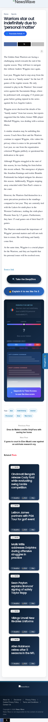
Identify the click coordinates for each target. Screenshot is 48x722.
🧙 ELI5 (24, 498)
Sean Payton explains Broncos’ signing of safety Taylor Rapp (22, 588)
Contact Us (7, 704)
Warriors (28, 416)
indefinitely (21, 411)
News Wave (20, 709)
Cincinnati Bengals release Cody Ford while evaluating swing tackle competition (23, 480)
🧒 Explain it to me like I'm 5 (24, 291)
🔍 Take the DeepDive (24, 279)
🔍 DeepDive (15, 498)
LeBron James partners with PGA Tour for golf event (23, 516)
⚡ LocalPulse (45, 361)
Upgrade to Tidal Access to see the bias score (25, 392)
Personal (9, 416)
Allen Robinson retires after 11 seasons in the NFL (22, 650)
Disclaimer (17, 699)
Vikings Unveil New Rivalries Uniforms (22, 619)
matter (33, 411)
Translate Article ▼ (15, 34)
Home (6, 14)
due (11, 411)
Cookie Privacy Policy (11, 702)
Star (18, 416)
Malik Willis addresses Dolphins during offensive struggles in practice (23, 551)
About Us (6, 699)
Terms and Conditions (30, 702)
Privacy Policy (30, 699)
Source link (9, 269)
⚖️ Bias (32, 498)
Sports (13, 14)
